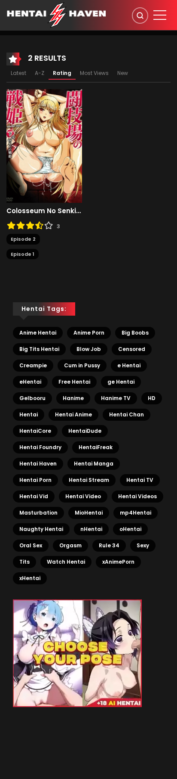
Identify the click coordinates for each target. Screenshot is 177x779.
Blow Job (88, 349)
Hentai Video (83, 496)
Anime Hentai (37, 332)
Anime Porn (88, 332)
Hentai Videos (137, 496)
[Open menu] (159, 15)
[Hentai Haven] (56, 14)
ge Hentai (120, 381)
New (122, 73)
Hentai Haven (38, 463)
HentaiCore (35, 431)
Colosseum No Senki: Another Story (44, 211)
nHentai (91, 529)
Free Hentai (74, 381)
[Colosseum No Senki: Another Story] (44, 145)
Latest (18, 73)
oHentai (130, 529)
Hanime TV (116, 398)
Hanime (73, 398)
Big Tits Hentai (39, 349)
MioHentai (89, 512)
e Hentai (128, 365)
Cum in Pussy (82, 365)
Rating (62, 73)
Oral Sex (30, 545)
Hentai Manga (93, 463)
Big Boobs (135, 332)
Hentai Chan (126, 414)
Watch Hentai (66, 561)
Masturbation (38, 512)
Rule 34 (109, 545)
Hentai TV (139, 480)
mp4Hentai (135, 512)
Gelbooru (32, 398)
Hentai (28, 414)
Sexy (143, 545)
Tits (24, 561)
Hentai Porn (35, 480)
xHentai (29, 578)
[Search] (140, 15)
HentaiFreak (96, 447)
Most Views (94, 73)
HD (152, 398)
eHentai (30, 381)
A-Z (39, 73)
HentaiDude (84, 431)
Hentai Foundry (40, 447)
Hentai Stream (89, 480)
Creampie (33, 365)
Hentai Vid (33, 496)
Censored (131, 349)
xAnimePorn (118, 561)
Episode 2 (23, 239)
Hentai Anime (73, 414)
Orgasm (70, 545)
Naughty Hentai (41, 529)
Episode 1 (22, 254)
